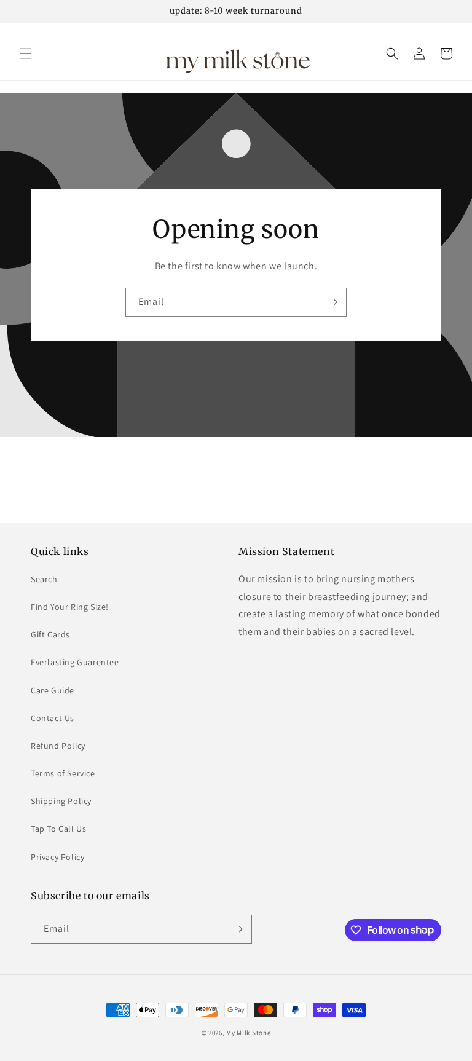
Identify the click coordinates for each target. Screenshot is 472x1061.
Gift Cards (50, 634)
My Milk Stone (248, 1032)
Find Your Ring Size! (70, 606)
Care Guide (52, 690)
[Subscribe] (332, 302)
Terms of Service (63, 773)
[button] (25, 53)
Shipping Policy (61, 801)
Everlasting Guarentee (75, 662)
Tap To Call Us (58, 828)
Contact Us (52, 718)
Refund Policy (58, 745)
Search (44, 579)
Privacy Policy (57, 856)
